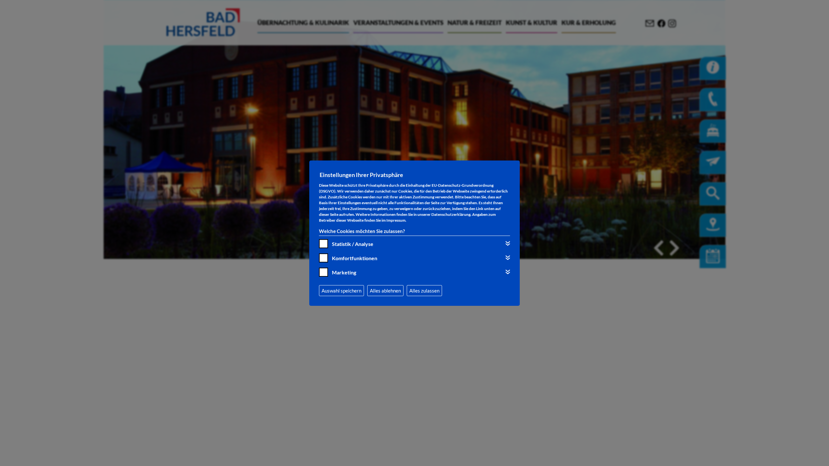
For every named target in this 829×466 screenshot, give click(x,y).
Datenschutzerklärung (451, 214)
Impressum (395, 220)
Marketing (344, 272)
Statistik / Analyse (352, 244)
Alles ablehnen (385, 291)
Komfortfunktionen (354, 258)
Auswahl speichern (341, 291)
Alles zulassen (424, 291)
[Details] (507, 243)
